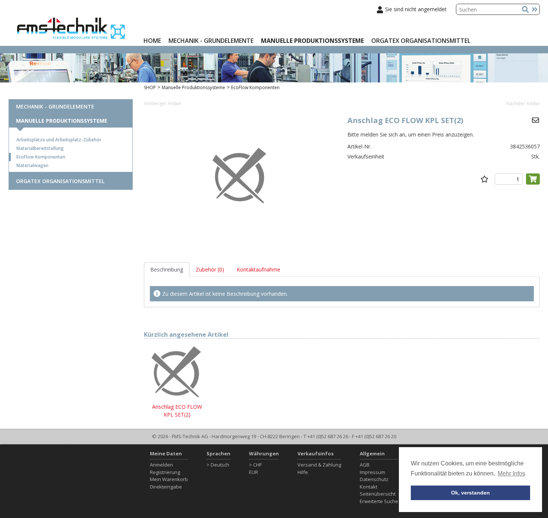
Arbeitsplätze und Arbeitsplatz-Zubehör (58, 139)
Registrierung (165, 472)
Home (152, 41)
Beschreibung (166, 269)
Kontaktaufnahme (258, 269)
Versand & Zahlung (319, 464)
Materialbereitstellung (40, 148)
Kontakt (368, 486)
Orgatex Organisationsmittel (420, 41)
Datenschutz (374, 479)
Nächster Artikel (523, 103)
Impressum (372, 472)
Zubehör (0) (210, 269)
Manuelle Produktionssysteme (312, 41)
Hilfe (302, 472)
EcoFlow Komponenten (40, 157)
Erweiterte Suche (379, 501)
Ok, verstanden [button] (470, 493)
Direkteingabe (166, 486)
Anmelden (161, 464)
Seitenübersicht (378, 493)
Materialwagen (32, 165)
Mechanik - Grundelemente (211, 41)
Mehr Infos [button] (511, 473)
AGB (364, 464)
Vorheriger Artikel (162, 103)
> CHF (255, 464)
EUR (253, 472)
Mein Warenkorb (169, 479)
